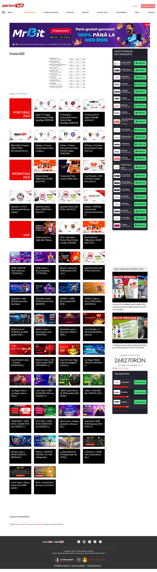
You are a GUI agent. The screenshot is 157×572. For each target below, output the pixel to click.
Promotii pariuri (51, 12)
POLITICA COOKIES (78, 566)
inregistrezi (24, 524)
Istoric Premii (123, 368)
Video (137, 12)
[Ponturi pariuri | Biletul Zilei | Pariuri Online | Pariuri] (13, 6)
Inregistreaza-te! (148, 6)
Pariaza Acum (140, 382)
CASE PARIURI (121, 12)
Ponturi (70, 12)
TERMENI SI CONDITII (61, 566)
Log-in (135, 6)
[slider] (121, 387)
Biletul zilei (102, 12)
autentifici (40, 524)
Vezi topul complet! (121, 411)
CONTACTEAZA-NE (94, 566)
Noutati (85, 12)
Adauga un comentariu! (18, 94)
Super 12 (151, 12)
